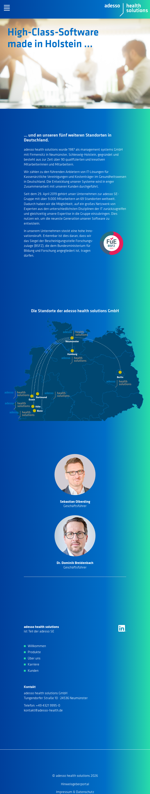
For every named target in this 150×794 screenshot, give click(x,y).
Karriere (33, 664)
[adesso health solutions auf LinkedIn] (122, 628)
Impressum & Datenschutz (75, 792)
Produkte (34, 652)
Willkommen (37, 646)
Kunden (33, 670)
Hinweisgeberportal (75, 784)
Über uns (34, 658)
